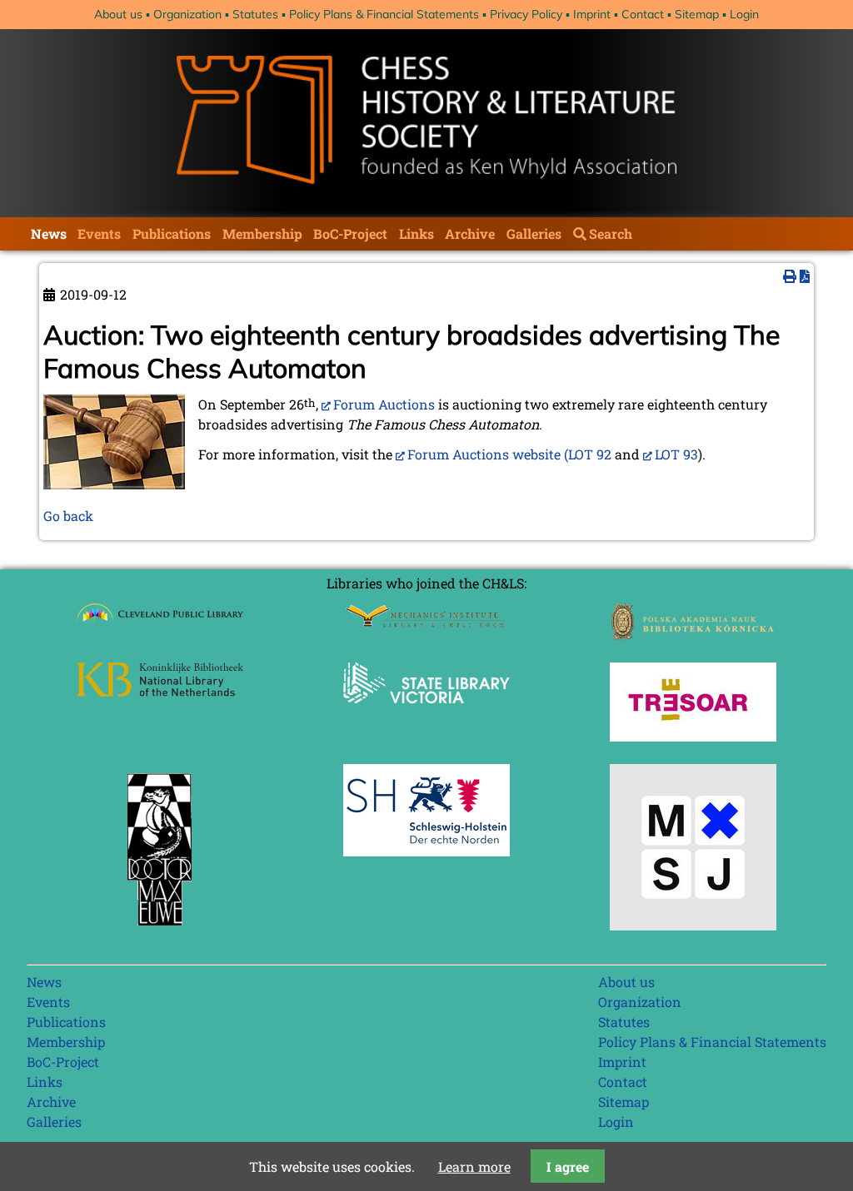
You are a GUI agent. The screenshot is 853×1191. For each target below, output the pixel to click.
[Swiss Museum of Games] (693, 925)
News (49, 233)
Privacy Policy (526, 14)
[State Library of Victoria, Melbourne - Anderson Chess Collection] (426, 713)
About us (118, 14)
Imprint (592, 14)
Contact (642, 14)
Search (610, 233)
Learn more (474, 1166)
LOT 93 (676, 454)
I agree (567, 1166)
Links (416, 233)
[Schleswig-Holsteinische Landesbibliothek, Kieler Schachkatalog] (426, 851)
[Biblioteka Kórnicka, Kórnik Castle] (693, 634)
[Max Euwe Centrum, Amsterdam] (160, 929)
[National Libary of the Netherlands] (160, 691)
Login (744, 14)
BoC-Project (350, 233)
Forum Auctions (384, 404)
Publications (171, 233)
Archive (470, 233)
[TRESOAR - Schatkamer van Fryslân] (693, 736)
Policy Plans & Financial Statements (384, 14)
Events (99, 233)
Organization (187, 14)
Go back (68, 515)
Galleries (533, 233)
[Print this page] (789, 276)
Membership (262, 233)
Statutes (255, 14)
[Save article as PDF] (805, 276)
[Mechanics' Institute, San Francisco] (426, 623)
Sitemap (697, 14)
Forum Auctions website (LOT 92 (509, 454)
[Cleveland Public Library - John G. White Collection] (160, 624)
